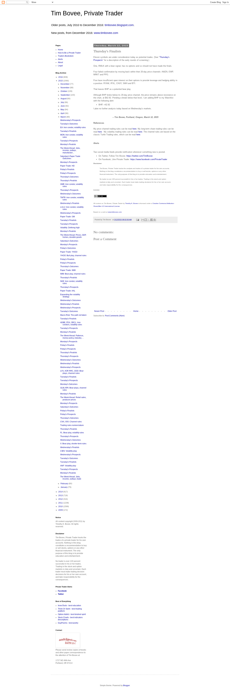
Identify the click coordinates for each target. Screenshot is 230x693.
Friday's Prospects (68, 173)
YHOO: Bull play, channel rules (73, 255)
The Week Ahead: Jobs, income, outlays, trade (70, 478)
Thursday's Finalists (68, 180)
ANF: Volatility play (68, 466)
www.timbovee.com (106, 32)
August (64, 98)
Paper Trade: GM (67, 217)
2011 (60, 503)
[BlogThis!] (145, 219)
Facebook (62, 591)
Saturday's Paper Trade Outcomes (70, 157)
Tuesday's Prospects (69, 141)
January (64, 487)
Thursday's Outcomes (69, 177)
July (62, 102)
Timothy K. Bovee (131, 203)
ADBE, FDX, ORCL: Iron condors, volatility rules (71, 323)
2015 (60, 81)
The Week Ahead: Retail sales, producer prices (73, 398)
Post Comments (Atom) (115, 316)
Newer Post (99, 311)
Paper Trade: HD (67, 166)
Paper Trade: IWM (68, 270)
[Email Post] (137, 220)
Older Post (172, 311)
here (134, 129)
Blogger (126, 685)
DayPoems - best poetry (68, 623)
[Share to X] (148, 219)
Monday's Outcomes (68, 384)
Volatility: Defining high (70, 228)
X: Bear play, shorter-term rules (73, 444)
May (63, 109)
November (65, 88)
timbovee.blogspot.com (119, 25)
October (64, 91)
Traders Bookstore (66, 56)
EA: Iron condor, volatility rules (73, 127)
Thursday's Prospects (69, 190)
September (65, 95)
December (65, 84)
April (63, 113)
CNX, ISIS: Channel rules (71, 422)
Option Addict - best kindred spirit (72, 614)
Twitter (61, 594)
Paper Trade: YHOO (68, 252)
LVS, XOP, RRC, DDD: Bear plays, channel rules (72, 372)
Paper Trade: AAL (67, 291)
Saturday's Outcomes (69, 241)
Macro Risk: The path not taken (73, 315)
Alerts (60, 59)
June (63, 106)
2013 (60, 495)
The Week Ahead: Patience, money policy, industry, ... (72, 337)
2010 (60, 506)
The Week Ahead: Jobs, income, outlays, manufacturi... (70, 150)
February (65, 483)
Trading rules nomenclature (72, 425)
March (63, 117)
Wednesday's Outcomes (70, 194)
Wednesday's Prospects (70, 120)
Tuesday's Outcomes (69, 124)
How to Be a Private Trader (69, 53)
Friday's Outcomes (68, 248)
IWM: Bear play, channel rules (72, 274)
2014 (60, 492)
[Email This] (142, 219)
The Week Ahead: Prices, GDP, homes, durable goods (73, 236)
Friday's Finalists (67, 169)
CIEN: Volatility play (68, 451)
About (60, 62)
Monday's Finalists (68, 144)
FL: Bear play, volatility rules (72, 433)
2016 (60, 77)
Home (135, 311)
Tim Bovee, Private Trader (87, 13)
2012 (60, 499)
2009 (60, 510)
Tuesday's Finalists (68, 131)
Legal (60, 66)
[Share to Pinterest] (154, 219)
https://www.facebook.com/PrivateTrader (148, 159)
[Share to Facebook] (151, 219)
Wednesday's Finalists (69, 203)
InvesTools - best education (69, 605)
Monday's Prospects (68, 162)
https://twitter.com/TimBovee (139, 156)
